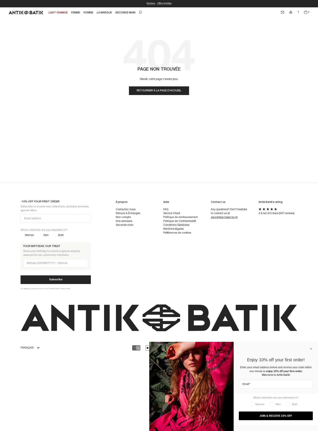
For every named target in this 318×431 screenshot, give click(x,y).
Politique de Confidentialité (179, 221)
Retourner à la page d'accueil (159, 90)
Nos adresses (124, 221)
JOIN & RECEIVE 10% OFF (276, 415)
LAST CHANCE (58, 12)
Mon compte (123, 217)
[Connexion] (290, 12)
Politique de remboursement (180, 217)
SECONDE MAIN (125, 12)
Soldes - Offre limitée (159, 3)
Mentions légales (173, 229)
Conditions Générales (176, 225)
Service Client (171, 213)
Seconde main (124, 225)
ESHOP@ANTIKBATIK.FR (224, 217)
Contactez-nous (125, 209)
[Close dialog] (311, 348)
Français (27, 348)
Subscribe (56, 279)
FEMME (75, 12)
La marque (104, 12)
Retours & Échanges (128, 213)
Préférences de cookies (177, 233)
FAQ (165, 209)
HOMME (88, 12)
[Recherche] (140, 12)
